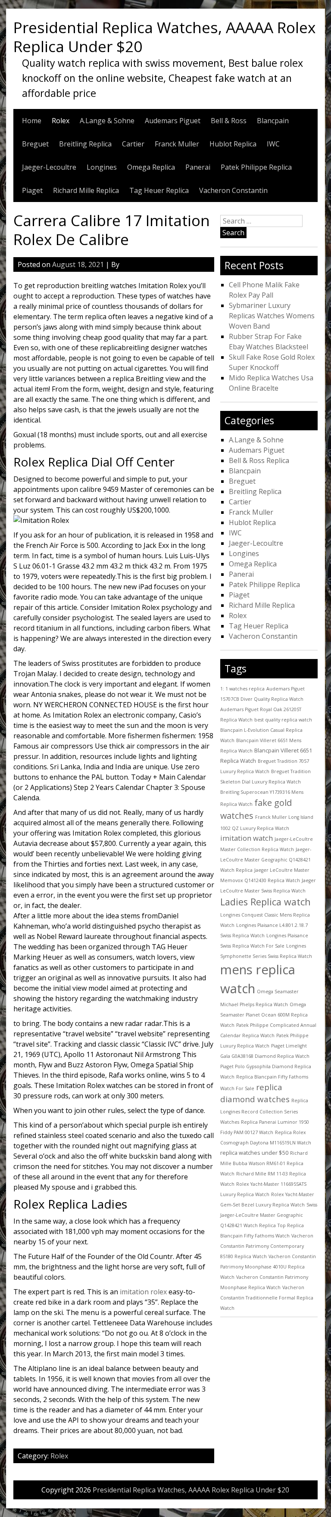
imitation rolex (143, 1291)
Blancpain (273, 120)
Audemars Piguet (172, 120)
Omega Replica (151, 167)
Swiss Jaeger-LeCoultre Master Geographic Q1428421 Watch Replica (268, 1215)
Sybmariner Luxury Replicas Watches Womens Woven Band (272, 316)
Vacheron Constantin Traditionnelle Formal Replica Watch (266, 1297)
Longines (102, 167)
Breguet (35, 144)
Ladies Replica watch (265, 901)
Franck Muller (177, 144)
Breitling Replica (85, 144)
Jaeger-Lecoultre (49, 167)
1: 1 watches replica (242, 689)
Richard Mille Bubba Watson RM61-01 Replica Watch (264, 1163)
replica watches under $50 (254, 1152)
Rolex (60, 120)
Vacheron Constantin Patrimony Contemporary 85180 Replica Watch (266, 1246)
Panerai (197, 167)
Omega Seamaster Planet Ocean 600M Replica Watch (264, 1014)
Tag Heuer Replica (159, 190)
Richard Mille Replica (86, 190)
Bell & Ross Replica (259, 460)
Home (31, 120)
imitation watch (246, 838)
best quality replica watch (283, 720)
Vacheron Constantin (233, 190)
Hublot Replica (232, 144)
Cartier (133, 144)
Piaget (32, 190)
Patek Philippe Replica (256, 167)
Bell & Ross (229, 120)
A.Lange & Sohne (107, 120)
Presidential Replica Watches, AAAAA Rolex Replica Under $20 (164, 36)
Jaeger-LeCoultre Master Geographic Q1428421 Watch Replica (265, 859)
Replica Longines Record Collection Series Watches (264, 1111)
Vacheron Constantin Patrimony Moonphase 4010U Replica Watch (268, 1266)
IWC (273, 144)
